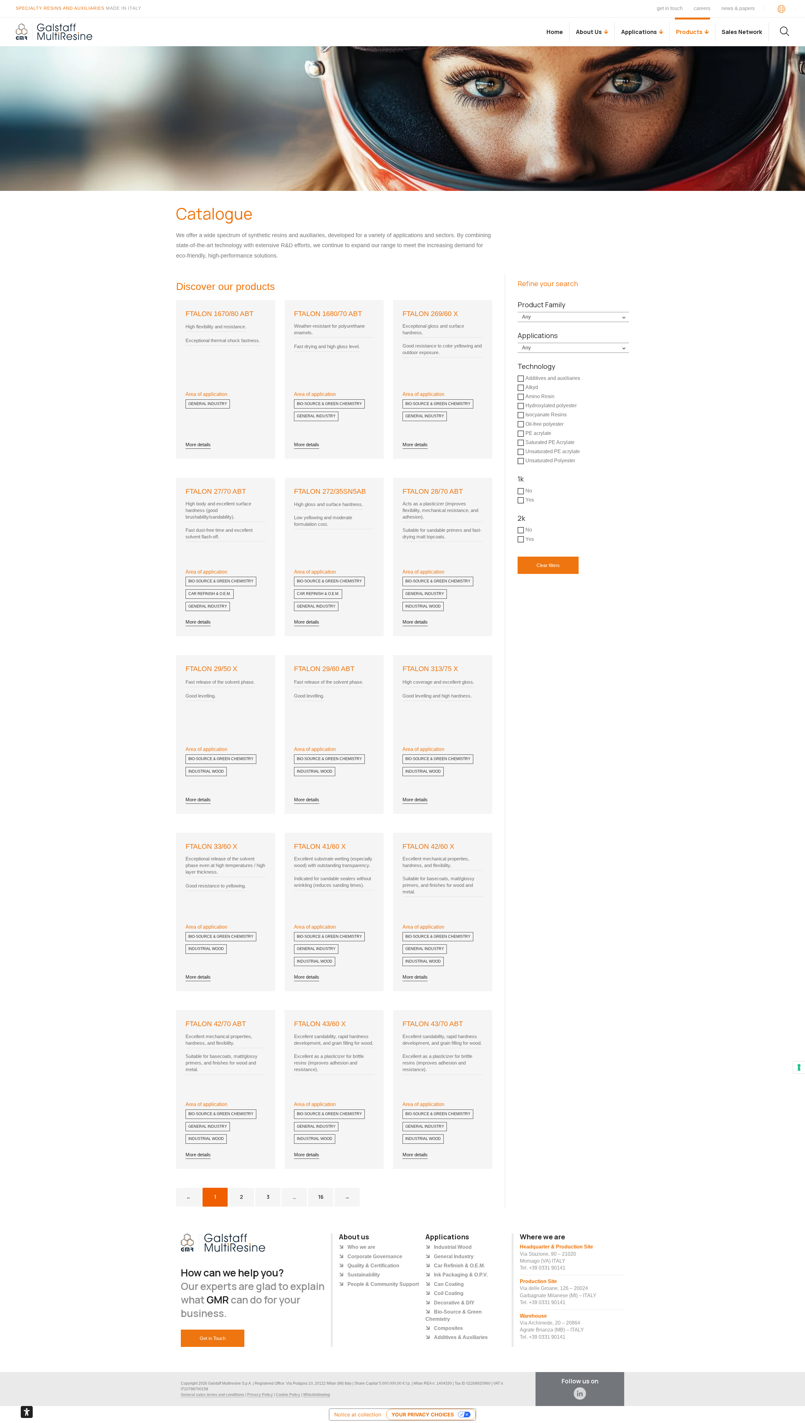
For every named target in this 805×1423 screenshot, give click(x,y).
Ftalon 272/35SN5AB (330, 491)
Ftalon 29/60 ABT (324, 669)
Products (689, 32)
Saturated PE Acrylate (550, 442)
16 (325, 1194)
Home (555, 32)
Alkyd (531, 387)
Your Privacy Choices (422, 1414)
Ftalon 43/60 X (320, 1024)
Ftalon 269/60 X (430, 314)
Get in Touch (670, 8)
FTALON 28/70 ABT (432, 491)
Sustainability (363, 1274)
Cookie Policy (288, 1394)
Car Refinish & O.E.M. (209, 594)
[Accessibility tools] (27, 1412)
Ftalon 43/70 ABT (432, 1024)
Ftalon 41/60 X (320, 846)
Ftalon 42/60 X (428, 846)
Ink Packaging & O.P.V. (461, 1274)
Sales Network (742, 32)
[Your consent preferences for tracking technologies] (799, 1067)
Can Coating (449, 1284)
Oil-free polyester (544, 424)
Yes (529, 500)
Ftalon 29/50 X (211, 669)
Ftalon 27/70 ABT (216, 491)
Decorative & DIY (454, 1302)
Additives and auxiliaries (552, 378)
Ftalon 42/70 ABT (216, 1024)
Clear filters (548, 565)
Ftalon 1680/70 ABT (328, 314)
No (528, 490)
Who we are (361, 1247)
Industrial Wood (423, 606)
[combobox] (573, 317)
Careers (702, 8)
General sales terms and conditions (212, 1394)
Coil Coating (449, 1293)
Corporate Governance (374, 1256)
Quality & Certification (373, 1265)
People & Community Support (383, 1284)
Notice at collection (357, 1414)
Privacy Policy (260, 1394)
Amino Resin (539, 396)
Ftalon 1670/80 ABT (219, 314)
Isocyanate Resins (546, 415)
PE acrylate (538, 433)
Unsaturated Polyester (550, 461)
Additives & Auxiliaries (461, 1337)
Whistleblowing (316, 1394)
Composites (448, 1328)
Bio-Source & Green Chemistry (329, 404)
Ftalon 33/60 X (211, 846)
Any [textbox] (526, 317)
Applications (639, 32)
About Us (589, 32)
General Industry (207, 404)
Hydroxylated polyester (551, 406)
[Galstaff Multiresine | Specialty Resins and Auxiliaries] (54, 31)
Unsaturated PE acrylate (552, 451)
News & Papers (738, 8)
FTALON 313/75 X (430, 669)
